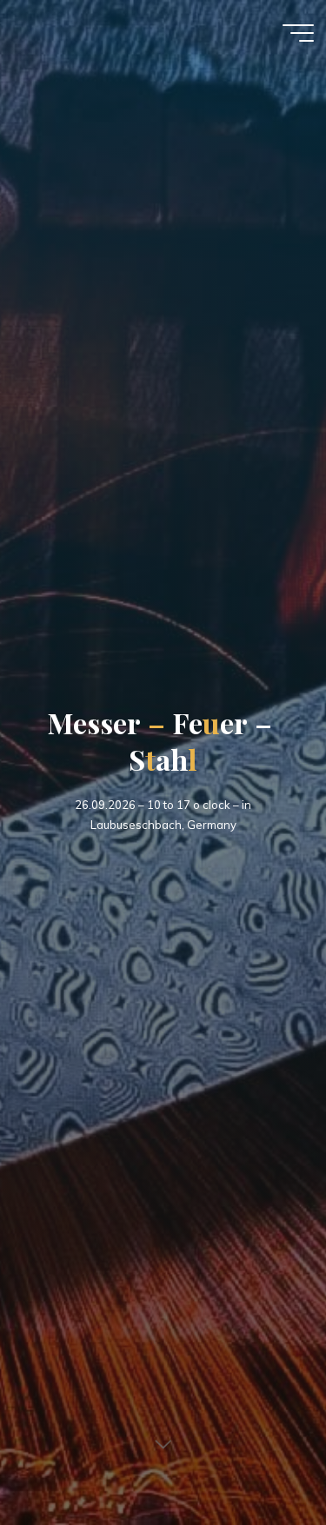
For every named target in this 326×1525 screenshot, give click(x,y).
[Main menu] (298, 33)
